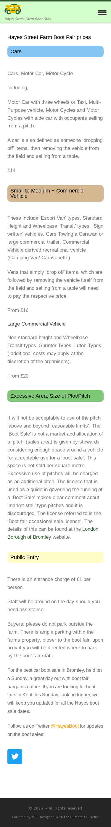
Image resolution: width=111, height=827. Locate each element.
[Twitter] (14, 756)
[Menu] (102, 12)
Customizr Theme (84, 817)
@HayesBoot (65, 726)
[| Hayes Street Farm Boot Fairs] (16, 8)
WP (33, 817)
